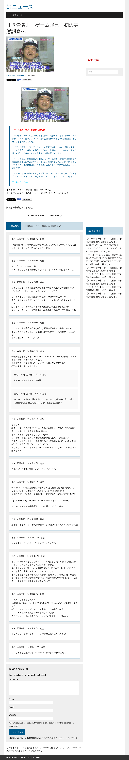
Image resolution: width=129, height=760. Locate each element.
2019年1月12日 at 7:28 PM (27, 350)
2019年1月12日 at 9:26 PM (30, 393)
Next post (54, 215)
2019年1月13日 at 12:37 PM (28, 555)
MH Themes (36, 757)
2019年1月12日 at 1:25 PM (27, 238)
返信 (42, 238)
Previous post (37, 215)
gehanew (20, 76)
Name (11, 699)
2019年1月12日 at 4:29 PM (28, 322)
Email (11, 707)
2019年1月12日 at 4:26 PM (28, 260)
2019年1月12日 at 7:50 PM (30, 374)
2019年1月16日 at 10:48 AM (28, 646)
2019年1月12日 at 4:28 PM (28, 282)
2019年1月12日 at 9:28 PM (27, 419)
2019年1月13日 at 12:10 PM (28, 537)
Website (12, 714)
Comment (13, 679)
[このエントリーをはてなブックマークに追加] (20, 79)
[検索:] (103, 71)
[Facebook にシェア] (18, 79)
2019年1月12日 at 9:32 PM (27, 463)
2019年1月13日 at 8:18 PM (27, 628)
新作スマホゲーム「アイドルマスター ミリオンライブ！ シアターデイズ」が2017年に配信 (103, 248)
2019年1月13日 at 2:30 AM (28, 519)
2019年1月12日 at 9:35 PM (27, 481)
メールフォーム (15, 14)
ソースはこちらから (20, 182)
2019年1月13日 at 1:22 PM (27, 593)
